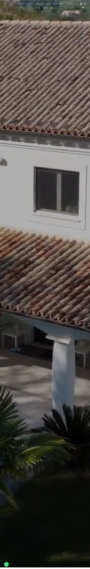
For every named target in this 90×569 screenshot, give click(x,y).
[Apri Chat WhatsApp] (6, 564)
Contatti (37, 8)
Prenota (45, 8)
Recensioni (70, 3)
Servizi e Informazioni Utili (43, 3)
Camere (29, 3)
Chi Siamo (20, 3)
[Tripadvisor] (83, 7)
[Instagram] (85, 4)
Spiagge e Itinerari (58, 3)
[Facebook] (81, 4)
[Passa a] (52, 8)
